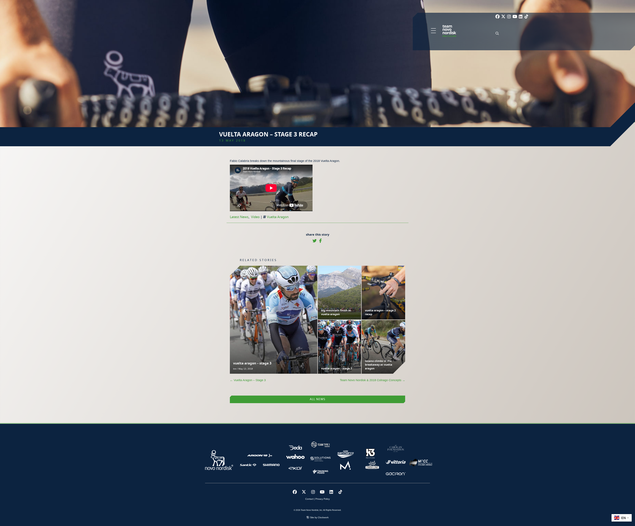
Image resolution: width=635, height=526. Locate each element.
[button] (433, 31)
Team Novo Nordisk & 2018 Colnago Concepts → (372, 380)
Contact (309, 499)
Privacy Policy (322, 499)
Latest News (239, 217)
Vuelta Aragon (278, 217)
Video (255, 217)
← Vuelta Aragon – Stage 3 (248, 380)
